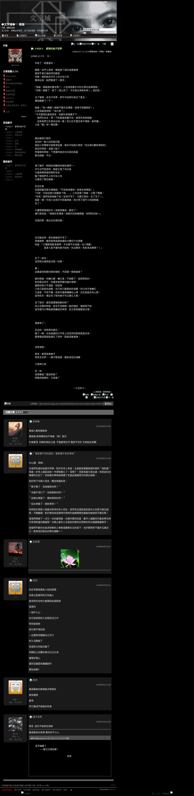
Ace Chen (10, 98)
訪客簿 (59, 35)
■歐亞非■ (15, 65)
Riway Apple (11, 76)
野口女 (15, 734)
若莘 (7, 87)
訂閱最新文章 (42, 31)
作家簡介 (77, 35)
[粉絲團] (22, 792)
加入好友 (5, 31)
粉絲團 (27, 794)
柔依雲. (15, 438)
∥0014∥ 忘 (11, 147)
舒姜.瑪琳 (9, 102)
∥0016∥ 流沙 (11, 141)
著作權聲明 (46, 790)
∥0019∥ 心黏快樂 (13, 132)
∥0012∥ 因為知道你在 (15, 152)
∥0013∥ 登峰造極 (13, 150)
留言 (11, 444)
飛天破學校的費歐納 (14, 84)
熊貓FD (9, 80)
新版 (22, 24)
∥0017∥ (10, 138)
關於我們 (18, 790)
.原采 (15, 559)
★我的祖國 (10, 95)
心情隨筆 (97, 392)
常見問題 (27, 790)
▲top (113, 785)
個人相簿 (41, 35)
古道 (7, 112)
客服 (65, 790)
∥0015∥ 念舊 (11, 144)
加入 (159, 794)
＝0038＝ (9, 171)
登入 (153, 794)
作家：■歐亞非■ (8, 28)
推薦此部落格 (16, 31)
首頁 (6, 35)
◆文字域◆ (8, 24)
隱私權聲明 (57, 790)
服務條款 (36, 790)
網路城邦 (111, 2)
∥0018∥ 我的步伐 (13, 135)
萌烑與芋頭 (10, 91)
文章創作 (23, 35)
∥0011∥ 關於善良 (13, 155)
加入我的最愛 (29, 31)
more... (24, 116)
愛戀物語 (106, 392)
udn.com (112, 789)
